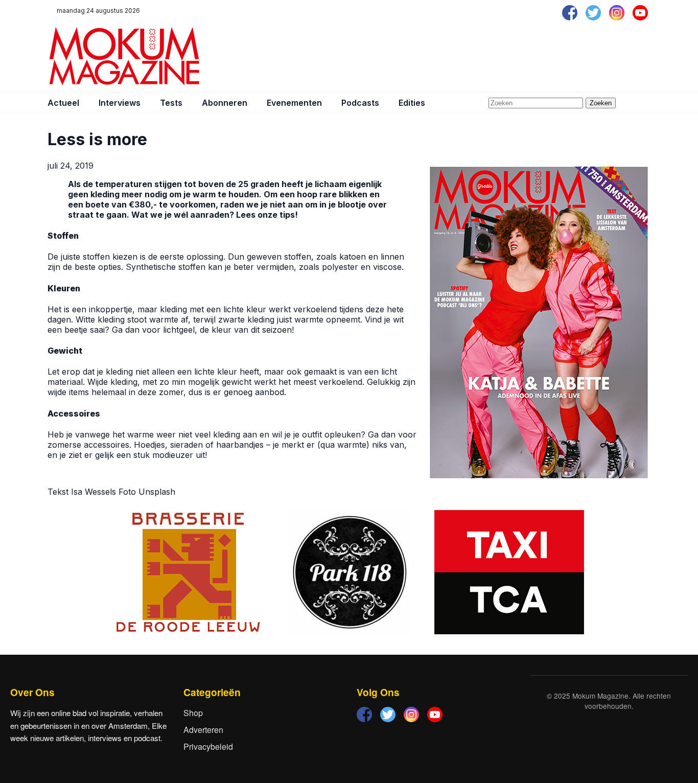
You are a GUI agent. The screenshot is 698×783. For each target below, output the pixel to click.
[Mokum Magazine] (124, 56)
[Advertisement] (464, 56)
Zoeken (601, 103)
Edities (412, 103)
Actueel (63, 103)
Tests (171, 103)
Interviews (120, 103)
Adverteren (203, 729)
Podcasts (360, 103)
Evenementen (294, 103)
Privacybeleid (208, 746)
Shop (193, 713)
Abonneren (224, 103)
